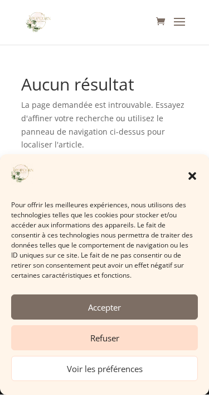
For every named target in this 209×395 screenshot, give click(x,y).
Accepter (104, 307)
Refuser (104, 338)
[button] (192, 176)
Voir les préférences (105, 368)
